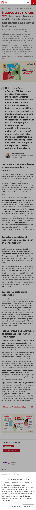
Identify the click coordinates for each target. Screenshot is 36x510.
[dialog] (18, 255)
